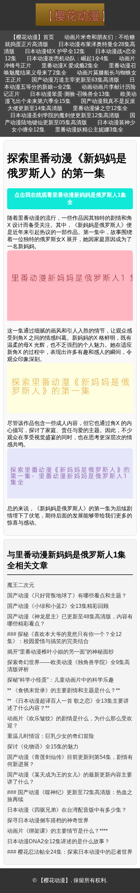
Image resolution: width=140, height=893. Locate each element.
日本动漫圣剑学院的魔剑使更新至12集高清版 (65, 115)
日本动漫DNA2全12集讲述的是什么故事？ (58, 841)
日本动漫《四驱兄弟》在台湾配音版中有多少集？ (67, 810)
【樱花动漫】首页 (32, 37)
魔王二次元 (20, 585)
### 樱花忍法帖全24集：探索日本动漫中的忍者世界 (70, 852)
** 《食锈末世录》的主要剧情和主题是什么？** (63, 690)
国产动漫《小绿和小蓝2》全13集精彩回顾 (58, 606)
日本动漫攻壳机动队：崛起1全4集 (68, 58)
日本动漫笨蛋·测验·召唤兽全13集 (70, 94)
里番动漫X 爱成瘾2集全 (70, 65)
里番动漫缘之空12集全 (100, 108)
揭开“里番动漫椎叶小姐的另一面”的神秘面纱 (60, 652)
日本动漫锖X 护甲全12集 (55, 51)
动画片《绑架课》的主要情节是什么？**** (57, 831)
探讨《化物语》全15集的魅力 (42, 746)
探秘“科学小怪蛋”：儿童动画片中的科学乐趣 (60, 680)
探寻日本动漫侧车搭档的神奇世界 (48, 820)
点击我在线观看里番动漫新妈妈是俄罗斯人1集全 (70, 198)
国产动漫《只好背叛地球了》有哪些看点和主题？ (67, 595)
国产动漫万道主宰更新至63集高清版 (75, 80)
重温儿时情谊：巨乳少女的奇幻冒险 (50, 736)
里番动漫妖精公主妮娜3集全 (89, 129)
